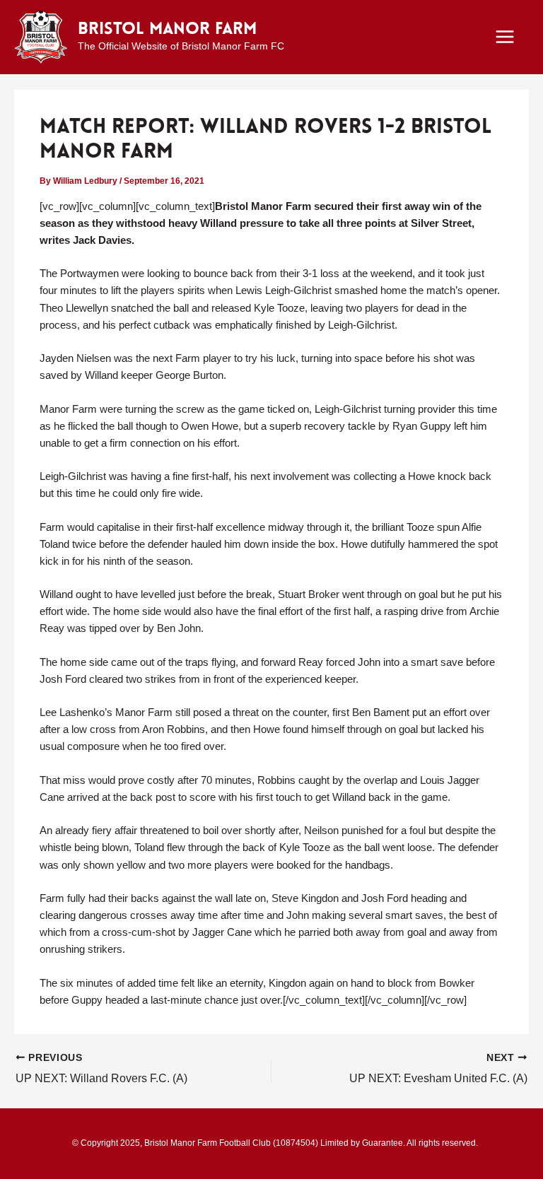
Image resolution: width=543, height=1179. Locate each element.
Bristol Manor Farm (167, 29)
